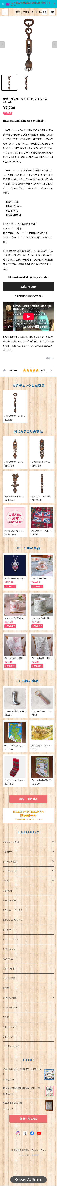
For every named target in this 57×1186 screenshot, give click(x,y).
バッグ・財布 (9, 968)
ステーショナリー (11, 939)
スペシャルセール (11, 1007)
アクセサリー (9, 851)
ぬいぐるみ (8, 958)
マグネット (8, 890)
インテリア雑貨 (10, 861)
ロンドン (7, 1017)
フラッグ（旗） (9, 978)
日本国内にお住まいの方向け (28, 296)
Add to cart (28, 286)
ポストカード (9, 929)
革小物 (6, 988)
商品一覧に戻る (28, 799)
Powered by (25, 1155)
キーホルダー (9, 900)
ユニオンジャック (11, 1046)
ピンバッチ (8, 881)
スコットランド (10, 1027)
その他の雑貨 (9, 997)
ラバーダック (9, 949)
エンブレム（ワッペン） (13, 920)
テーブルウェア (10, 871)
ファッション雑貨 (11, 842)
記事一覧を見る (28, 1118)
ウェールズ (8, 1036)
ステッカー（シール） (12, 910)
